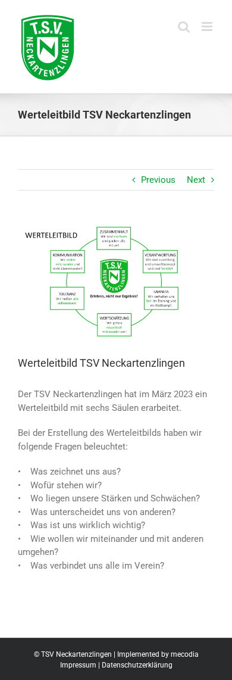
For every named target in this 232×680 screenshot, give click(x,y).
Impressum (78, 665)
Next (196, 179)
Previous (158, 179)
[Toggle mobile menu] (208, 26)
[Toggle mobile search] (184, 26)
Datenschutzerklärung (137, 665)
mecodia (185, 654)
